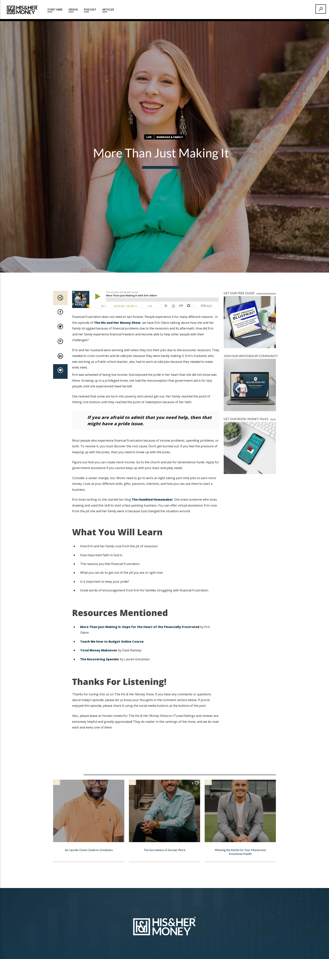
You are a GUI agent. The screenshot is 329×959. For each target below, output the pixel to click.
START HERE (54, 9)
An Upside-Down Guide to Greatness (89, 850)
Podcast (90, 9)
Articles (108, 9)
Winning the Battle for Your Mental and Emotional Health (240, 851)
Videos (73, 9)
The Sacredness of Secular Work (165, 850)
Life (149, 137)
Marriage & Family (170, 137)
